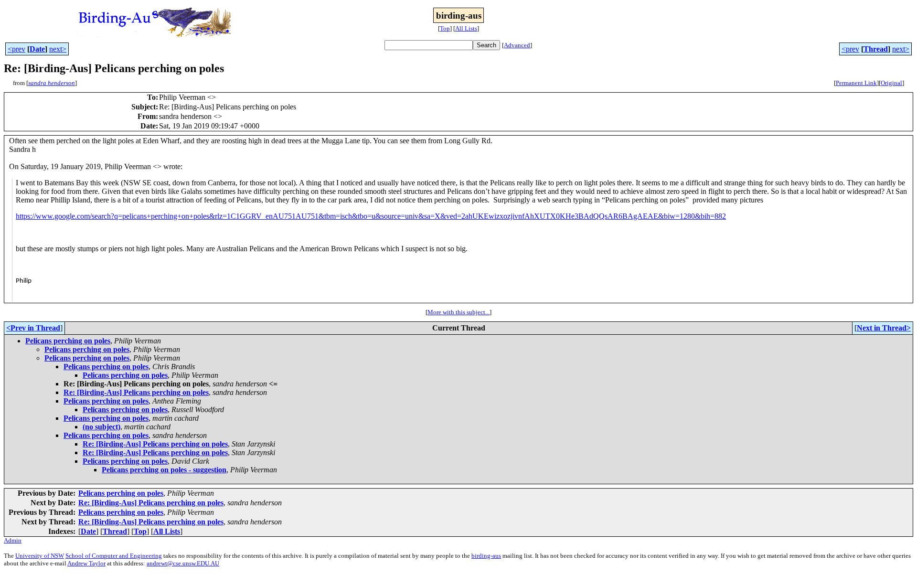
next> (57, 49)
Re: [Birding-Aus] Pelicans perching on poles (136, 392)
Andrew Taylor (86, 563)
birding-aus (486, 555)
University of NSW (39, 555)
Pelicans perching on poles (67, 341)
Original (891, 82)
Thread (876, 49)
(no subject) (101, 427)
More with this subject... (458, 312)
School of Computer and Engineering (113, 555)
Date (37, 49)
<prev (16, 49)
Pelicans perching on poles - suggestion (164, 470)
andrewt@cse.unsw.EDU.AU (183, 563)
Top (445, 28)
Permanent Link (856, 82)
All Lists (466, 28)
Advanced (517, 45)
